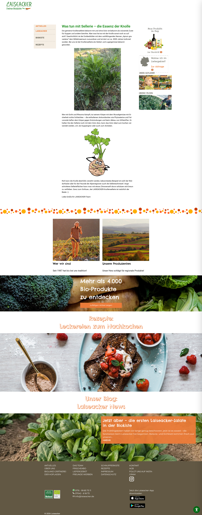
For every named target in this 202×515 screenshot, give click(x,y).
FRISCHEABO (79, 468)
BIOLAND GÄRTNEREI (55, 471)
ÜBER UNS (49, 468)
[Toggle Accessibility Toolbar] (196, 509)
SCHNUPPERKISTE (110, 465)
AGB (131, 468)
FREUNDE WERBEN (83, 474)
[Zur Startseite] (17, 6)
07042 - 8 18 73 (82, 493)
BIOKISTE (40, 37)
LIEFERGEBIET (80, 471)
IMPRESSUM (107, 471)
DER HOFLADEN (52, 474)
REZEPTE (40, 45)
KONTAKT (134, 465)
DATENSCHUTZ (108, 474)
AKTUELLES (41, 26)
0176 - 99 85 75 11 (83, 490)
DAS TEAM (78, 465)
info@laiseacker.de (84, 496)
